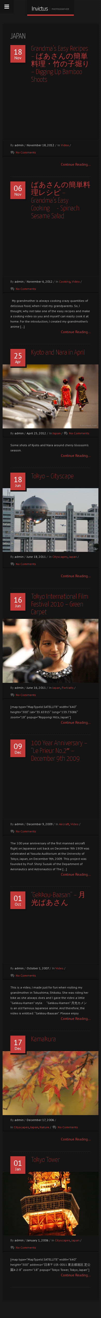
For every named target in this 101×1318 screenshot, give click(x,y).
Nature (44, 1127)
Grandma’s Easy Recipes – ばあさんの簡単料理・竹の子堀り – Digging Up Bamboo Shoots (60, 64)
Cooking (64, 281)
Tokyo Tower (45, 1159)
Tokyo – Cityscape (52, 476)
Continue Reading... (76, 164)
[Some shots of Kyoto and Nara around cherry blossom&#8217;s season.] (50, 396)
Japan (57, 433)
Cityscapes (60, 557)
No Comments (26, 152)
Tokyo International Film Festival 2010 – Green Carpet (59, 604)
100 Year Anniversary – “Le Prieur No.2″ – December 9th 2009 (59, 751)
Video (65, 145)
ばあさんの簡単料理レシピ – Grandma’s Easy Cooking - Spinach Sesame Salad (60, 201)
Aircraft (64, 824)
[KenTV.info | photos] (50, 7)
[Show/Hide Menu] (6, 6)
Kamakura (43, 1039)
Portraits (68, 688)
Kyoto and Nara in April (58, 352)
